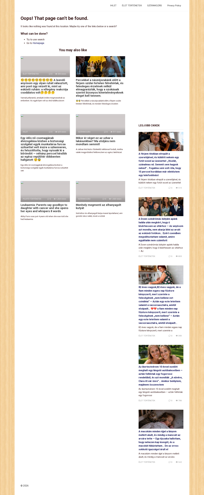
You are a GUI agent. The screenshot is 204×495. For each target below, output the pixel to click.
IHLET (113, 5)
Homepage (38, 43)
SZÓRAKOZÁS (154, 5)
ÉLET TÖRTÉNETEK (132, 5)
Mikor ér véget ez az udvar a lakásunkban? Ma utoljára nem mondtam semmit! (95, 141)
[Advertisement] (161, 67)
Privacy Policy (174, 5)
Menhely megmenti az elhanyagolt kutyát (98, 206)
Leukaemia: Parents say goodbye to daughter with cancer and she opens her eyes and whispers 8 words (44, 208)
